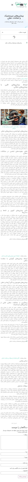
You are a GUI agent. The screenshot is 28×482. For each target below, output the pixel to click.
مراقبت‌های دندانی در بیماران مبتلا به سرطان (10, 127)
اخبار (15, 22)
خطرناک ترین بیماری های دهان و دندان (11, 256)
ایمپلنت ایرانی (24, 79)
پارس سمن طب (20, 22)
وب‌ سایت (25, 462)
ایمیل (25, 457)
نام (26, 451)
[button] (12, 5)
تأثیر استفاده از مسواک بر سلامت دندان (10, 358)
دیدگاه (25, 434)
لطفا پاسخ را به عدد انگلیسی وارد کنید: (18, 468)
